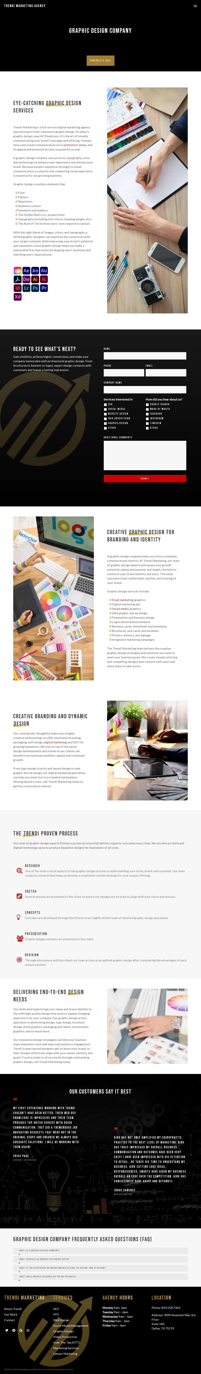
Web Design (61, 1320)
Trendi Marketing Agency (25, 6)
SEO (110, 404)
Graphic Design (118, 423)
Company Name (113, 382)
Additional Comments (118, 437)
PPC (56, 1314)
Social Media (116, 409)
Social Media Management (70, 1325)
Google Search (160, 404)
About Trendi (13, 1309)
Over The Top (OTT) (66, 1342)
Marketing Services (66, 1348)
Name (108, 348)
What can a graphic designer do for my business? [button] (48, 1276)
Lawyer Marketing (65, 1353)
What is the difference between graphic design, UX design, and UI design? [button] (63, 1268)
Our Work (10, 1314)
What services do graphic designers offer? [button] (45, 1259)
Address (157, 1315)
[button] (195, 6)
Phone (109, 365)
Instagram (157, 418)
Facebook (156, 413)
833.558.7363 (170, 1307)
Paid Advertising (119, 418)
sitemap (70, 1369)
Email (151, 365)
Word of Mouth (160, 409)
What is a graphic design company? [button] (40, 1250)
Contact (9, 1320)
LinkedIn (156, 423)
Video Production (65, 1337)
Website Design (118, 413)
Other (112, 427)
